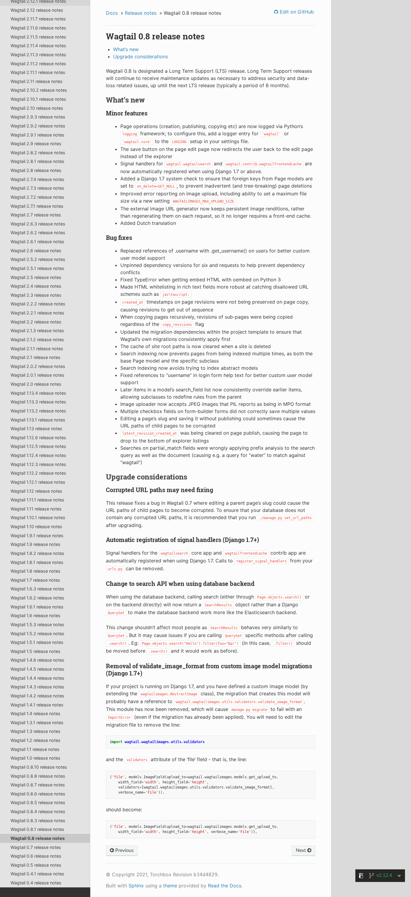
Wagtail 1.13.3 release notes (38, 401)
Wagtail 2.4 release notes (36, 286)
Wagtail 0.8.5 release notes (38, 802)
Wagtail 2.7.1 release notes (37, 206)
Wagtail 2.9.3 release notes (38, 116)
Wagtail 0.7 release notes (36, 847)
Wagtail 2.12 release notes (37, 10)
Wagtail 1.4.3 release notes (37, 686)
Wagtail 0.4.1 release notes (37, 873)
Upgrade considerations (140, 57)
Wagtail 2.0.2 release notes (38, 366)
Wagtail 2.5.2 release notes (38, 259)
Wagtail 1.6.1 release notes (37, 606)
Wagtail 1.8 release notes (35, 571)
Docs (112, 13)
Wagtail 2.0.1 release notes (37, 375)
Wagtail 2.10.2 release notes (39, 90)
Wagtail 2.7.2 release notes (37, 197)
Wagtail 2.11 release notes (37, 81)
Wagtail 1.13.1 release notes (38, 419)
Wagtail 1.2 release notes (35, 740)
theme (170, 886)
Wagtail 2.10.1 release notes (38, 99)
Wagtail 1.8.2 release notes (37, 553)
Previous (124, 850)
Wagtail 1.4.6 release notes (37, 660)
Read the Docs (224, 886)
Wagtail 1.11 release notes (36, 508)
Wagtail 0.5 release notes (36, 865)
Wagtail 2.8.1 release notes (37, 161)
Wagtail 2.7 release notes (36, 214)
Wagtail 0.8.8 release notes (38, 776)
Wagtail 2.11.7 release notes (38, 18)
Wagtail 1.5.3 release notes (37, 624)
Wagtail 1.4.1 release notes (37, 704)
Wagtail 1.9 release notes (35, 544)
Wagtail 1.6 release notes (35, 615)
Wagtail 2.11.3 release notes (38, 54)
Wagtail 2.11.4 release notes (38, 45)
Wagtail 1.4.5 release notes (37, 669)
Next (301, 850)
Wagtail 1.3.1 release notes (37, 722)
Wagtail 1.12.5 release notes (38, 446)
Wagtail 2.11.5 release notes (38, 36)
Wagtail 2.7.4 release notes (37, 179)
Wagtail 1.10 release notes (36, 526)
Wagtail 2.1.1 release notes (37, 348)
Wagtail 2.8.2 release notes (38, 152)
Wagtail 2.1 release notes (35, 357)
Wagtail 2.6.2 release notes (38, 232)
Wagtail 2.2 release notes (36, 321)
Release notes (140, 13)
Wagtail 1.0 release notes (35, 758)
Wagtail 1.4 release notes (35, 713)
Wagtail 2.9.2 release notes (38, 125)
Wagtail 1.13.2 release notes (38, 410)
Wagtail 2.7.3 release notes (37, 188)
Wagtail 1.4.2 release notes (37, 695)
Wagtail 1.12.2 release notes (38, 473)
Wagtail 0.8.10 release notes (39, 767)
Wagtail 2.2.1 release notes (37, 312)
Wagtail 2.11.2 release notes (38, 63)
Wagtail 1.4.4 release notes (37, 678)
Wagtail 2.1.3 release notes (37, 330)
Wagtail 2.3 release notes (36, 295)
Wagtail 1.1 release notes (35, 749)
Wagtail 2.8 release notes (36, 170)
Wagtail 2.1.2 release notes (37, 339)
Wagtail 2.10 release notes (37, 108)
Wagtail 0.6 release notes (36, 856)
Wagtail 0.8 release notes (38, 838)
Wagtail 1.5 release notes (35, 651)
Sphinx (136, 886)
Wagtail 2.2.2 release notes (38, 303)
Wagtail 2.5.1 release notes (37, 268)
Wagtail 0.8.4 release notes (38, 811)
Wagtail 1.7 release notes (35, 580)
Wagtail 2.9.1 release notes (37, 134)
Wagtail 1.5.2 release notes (37, 633)
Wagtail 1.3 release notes (35, 731)
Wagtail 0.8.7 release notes (38, 784)
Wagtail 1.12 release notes (36, 491)
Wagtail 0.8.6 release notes (38, 793)
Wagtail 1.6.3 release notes (37, 588)
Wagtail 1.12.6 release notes (38, 437)
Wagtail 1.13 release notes (36, 428)
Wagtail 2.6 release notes (36, 250)
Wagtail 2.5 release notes (36, 277)
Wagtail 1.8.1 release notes (37, 562)
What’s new (126, 49)
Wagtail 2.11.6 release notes (38, 27)
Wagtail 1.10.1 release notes (38, 517)
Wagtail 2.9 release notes (36, 143)
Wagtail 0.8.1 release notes (37, 829)
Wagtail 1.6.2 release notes (37, 597)
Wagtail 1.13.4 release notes (38, 393)
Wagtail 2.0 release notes (36, 384)
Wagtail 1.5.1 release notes (37, 642)
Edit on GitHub (296, 12)
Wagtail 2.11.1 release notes (38, 72)
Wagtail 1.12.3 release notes (38, 464)
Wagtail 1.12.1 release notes (38, 482)
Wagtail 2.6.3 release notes (38, 223)
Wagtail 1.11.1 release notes (37, 499)
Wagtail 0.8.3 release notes (38, 820)
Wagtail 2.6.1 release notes (37, 241)
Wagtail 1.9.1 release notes (37, 535)
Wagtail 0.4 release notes (36, 882)
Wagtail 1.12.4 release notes (38, 455)
